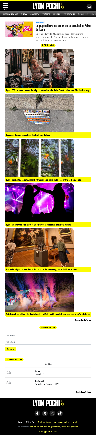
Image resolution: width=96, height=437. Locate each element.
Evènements (40, 22)
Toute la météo (82, 392)
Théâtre (46, 14)
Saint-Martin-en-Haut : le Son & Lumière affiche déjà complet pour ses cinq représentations (48, 314)
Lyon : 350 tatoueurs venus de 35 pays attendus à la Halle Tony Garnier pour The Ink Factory (47, 90)
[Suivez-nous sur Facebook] (36, 414)
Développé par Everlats (48, 431)
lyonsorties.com (45, 426)
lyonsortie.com (55, 426)
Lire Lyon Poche (10, 14)
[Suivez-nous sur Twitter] (44, 414)
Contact (74, 421)
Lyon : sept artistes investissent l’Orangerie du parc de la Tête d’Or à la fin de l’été (43, 179)
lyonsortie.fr (74, 426)
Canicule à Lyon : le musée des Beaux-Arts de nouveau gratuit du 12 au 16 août (41, 269)
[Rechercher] (89, 7)
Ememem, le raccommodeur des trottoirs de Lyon (28, 135)
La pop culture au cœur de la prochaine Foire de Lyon (63, 27)
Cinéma (24, 14)
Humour (56, 14)
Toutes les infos (82, 320)
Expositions (69, 14)
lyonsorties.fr (65, 426)
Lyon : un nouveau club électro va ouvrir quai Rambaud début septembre (38, 224)
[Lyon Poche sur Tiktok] (59, 414)
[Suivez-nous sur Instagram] (51, 414)
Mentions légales (44, 421)
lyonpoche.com (35, 426)
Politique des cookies (61, 421)
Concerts (35, 14)
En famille (83, 14)
